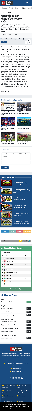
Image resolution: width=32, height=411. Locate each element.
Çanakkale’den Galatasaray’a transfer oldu (8, 113)
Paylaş (5, 42)
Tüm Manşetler (23, 396)
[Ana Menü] (29, 3)
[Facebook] (10, 378)
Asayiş (11, 8)
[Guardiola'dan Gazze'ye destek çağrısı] (16, 39)
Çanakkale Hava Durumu (22, 386)
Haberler (3, 12)
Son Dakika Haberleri (9, 401)
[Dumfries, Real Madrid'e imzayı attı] (24, 106)
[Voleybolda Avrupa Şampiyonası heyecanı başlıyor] (8, 121)
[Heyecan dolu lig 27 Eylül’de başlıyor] (24, 136)
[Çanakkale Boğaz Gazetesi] (7, 3)
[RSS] (22, 378)
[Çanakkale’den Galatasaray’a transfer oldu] (8, 106)
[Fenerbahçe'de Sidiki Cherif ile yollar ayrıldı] (8, 136)
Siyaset (17, 8)
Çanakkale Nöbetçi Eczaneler (8, 386)
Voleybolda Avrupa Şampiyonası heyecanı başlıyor (7, 128)
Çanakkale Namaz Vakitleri (8, 391)
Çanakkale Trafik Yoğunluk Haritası (22, 391)
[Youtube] (19, 378)
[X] (13, 378)
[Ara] (27, 3)
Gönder (5, 167)
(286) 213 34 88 (17, 368)
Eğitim (24, 8)
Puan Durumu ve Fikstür (7, 396)
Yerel (30, 8)
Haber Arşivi (22, 401)
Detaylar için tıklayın (16, 289)
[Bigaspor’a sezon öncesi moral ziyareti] (24, 121)
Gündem (4, 8)
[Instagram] (16, 378)
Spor (9, 12)
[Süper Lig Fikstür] (30, 295)
